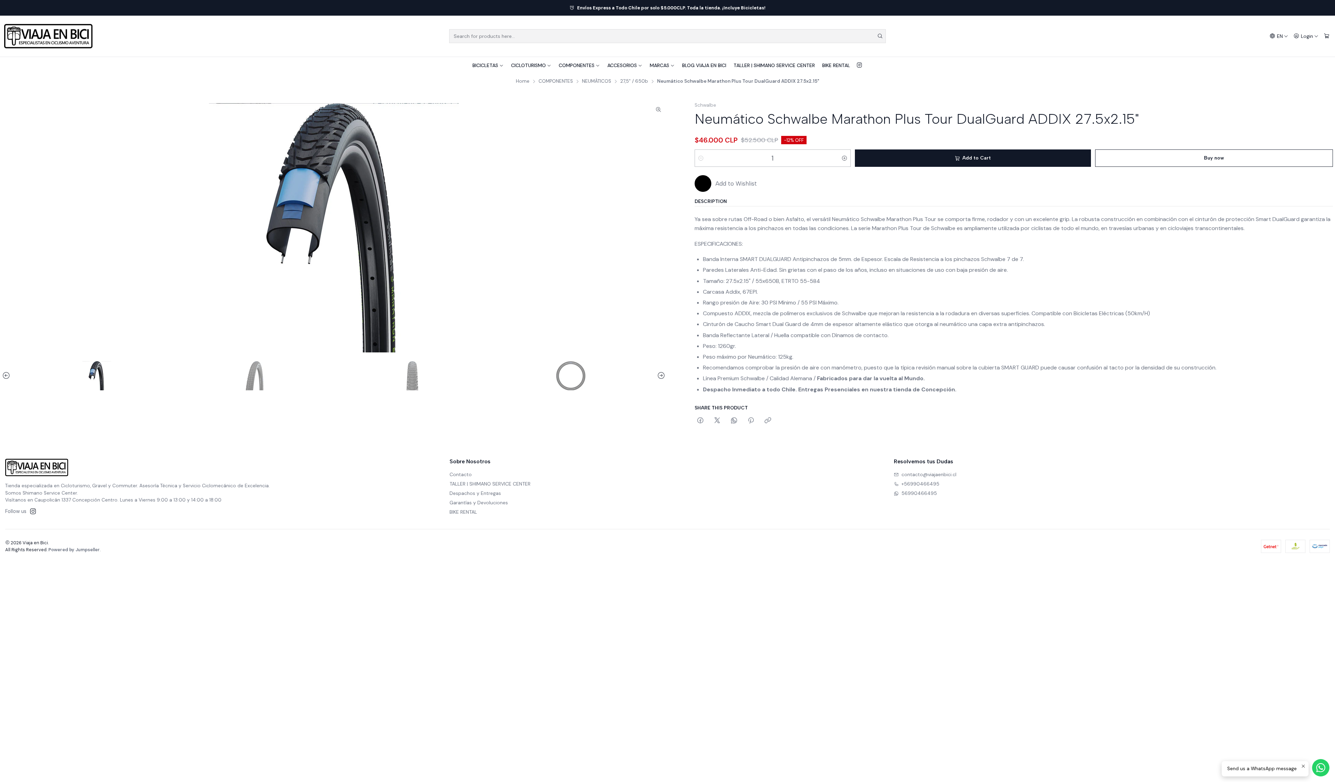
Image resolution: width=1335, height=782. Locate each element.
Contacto (461, 474)
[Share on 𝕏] (717, 421)
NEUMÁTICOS (596, 81)
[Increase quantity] (844, 158)
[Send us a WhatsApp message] (1320, 767)
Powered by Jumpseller (74, 550)
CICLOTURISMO (528, 65)
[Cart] (1326, 36)
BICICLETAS (485, 65)
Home (522, 81)
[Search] (880, 36)
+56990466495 (920, 484)
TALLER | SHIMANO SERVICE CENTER (774, 65)
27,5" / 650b (634, 81)
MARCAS (659, 65)
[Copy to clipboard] (768, 421)
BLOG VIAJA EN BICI (704, 65)
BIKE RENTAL (836, 65)
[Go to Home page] (48, 36)
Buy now (1214, 158)
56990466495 (919, 493)
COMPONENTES (576, 65)
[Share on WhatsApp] (734, 421)
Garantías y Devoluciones (479, 502)
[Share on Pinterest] (751, 421)
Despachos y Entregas (475, 493)
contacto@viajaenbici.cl (928, 474)
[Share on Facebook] (700, 421)
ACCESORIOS (622, 65)
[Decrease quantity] (701, 158)
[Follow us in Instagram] (859, 65)
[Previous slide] (7, 375)
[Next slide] (660, 375)
